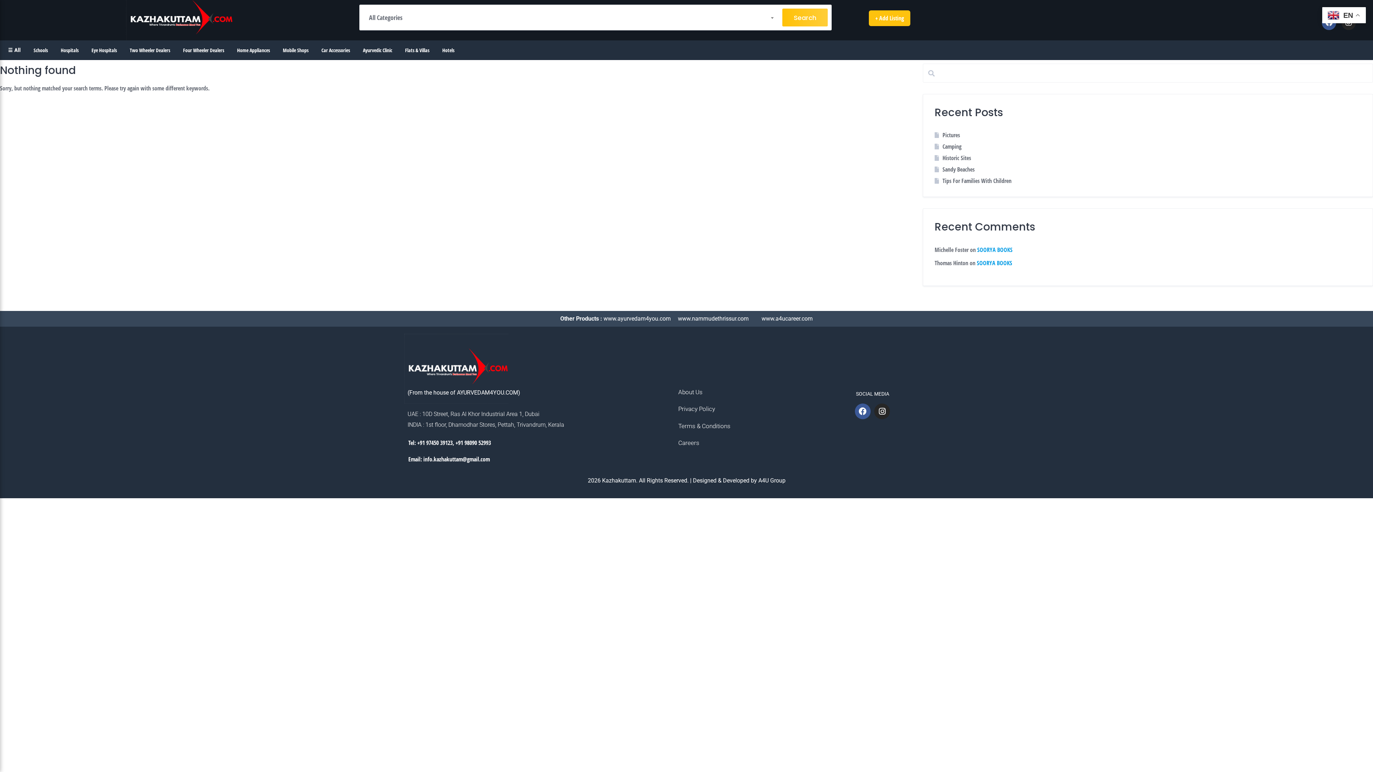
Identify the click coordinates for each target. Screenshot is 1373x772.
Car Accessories (335, 50)
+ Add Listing (889, 18)
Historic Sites (957, 158)
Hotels (448, 50)
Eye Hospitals (104, 50)
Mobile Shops (296, 50)
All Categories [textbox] (386, 17)
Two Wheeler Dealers (150, 50)
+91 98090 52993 (473, 443)
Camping (952, 146)
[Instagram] (882, 411)
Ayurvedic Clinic (377, 50)
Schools (41, 50)
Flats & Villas (417, 50)
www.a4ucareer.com (787, 318)
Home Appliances (253, 50)
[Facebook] (863, 411)
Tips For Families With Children (977, 181)
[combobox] (571, 17)
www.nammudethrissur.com (714, 318)
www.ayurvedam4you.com (638, 318)
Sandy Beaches (959, 169)
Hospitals (70, 50)
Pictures (951, 135)
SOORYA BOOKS (995, 250)
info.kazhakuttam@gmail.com (456, 459)
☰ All (14, 50)
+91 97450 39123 (435, 443)
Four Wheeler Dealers (203, 50)
